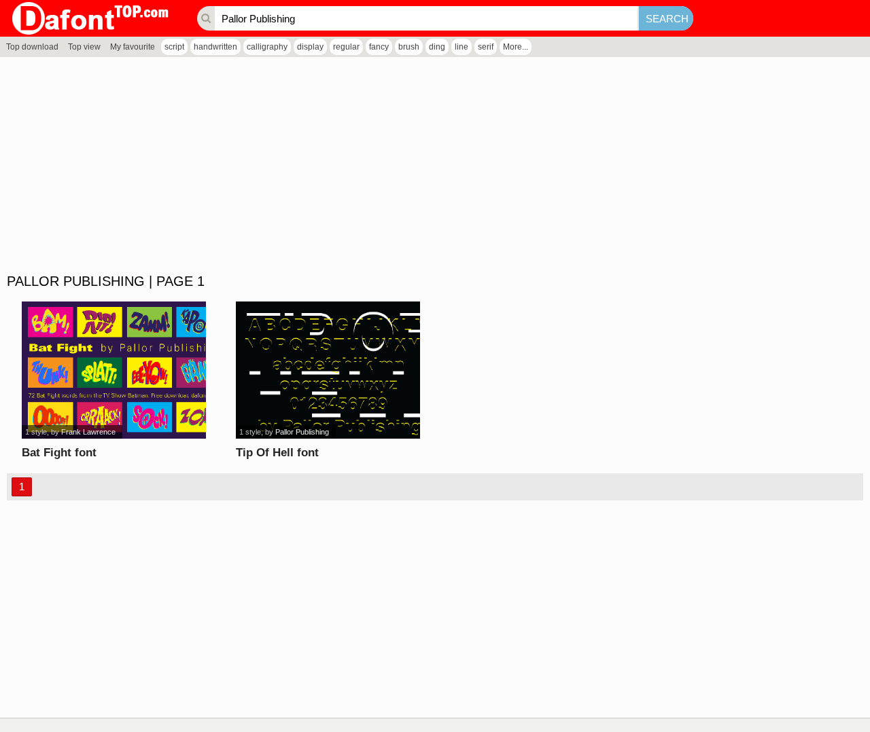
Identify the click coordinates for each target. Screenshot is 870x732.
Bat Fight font (59, 452)
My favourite (132, 47)
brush (408, 47)
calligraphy (267, 47)
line (461, 47)
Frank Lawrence (88, 432)
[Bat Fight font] (114, 370)
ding (437, 47)
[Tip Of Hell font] (328, 370)
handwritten (215, 47)
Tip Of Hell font (277, 452)
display (310, 47)
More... (515, 47)
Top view (84, 47)
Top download (32, 47)
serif (485, 47)
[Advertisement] (408, 166)
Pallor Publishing (302, 432)
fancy (379, 47)
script (174, 47)
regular (346, 47)
